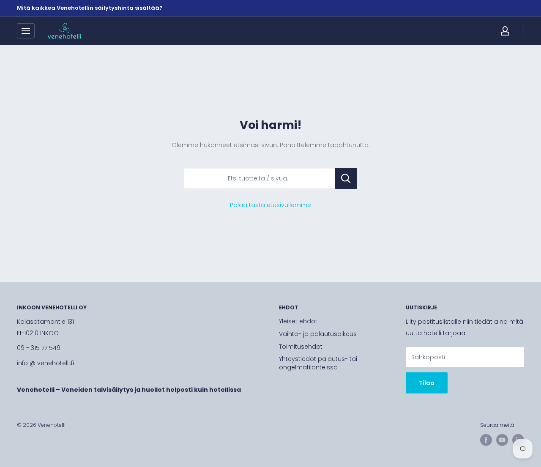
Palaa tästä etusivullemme (270, 205)
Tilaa (426, 383)
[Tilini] (505, 31)
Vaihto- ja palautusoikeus (318, 334)
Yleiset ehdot (298, 321)
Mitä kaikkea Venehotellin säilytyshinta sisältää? (90, 8)
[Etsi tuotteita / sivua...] (346, 178)
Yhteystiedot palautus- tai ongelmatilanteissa (318, 363)
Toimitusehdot (300, 346)
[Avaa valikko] (26, 30)
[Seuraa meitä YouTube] (502, 440)
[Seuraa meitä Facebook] (486, 440)
